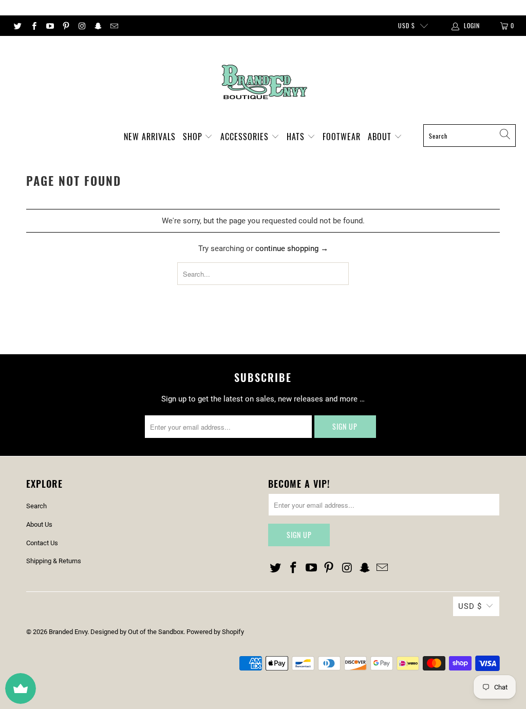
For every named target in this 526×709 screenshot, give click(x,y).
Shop (194, 136)
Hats (297, 136)
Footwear (342, 136)
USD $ (406, 25)
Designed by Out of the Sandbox (136, 632)
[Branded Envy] (263, 82)
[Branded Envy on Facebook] (33, 25)
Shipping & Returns (53, 561)
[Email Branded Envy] (113, 25)
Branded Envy (68, 632)
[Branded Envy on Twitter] (17, 25)
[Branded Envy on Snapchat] (97, 25)
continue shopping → (291, 248)
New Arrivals (150, 136)
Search (36, 506)
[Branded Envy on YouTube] (49, 25)
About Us (39, 524)
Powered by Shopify (215, 632)
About (381, 136)
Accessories (245, 136)
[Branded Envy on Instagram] (81, 25)
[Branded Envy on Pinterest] (65, 25)
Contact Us (42, 543)
